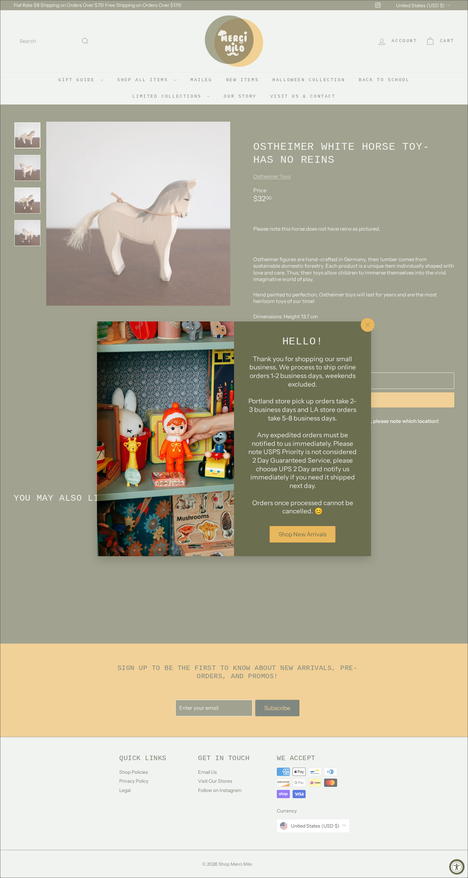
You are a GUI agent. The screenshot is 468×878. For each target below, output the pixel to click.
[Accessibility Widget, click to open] (457, 867)
